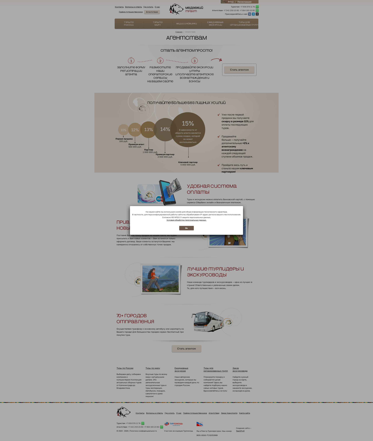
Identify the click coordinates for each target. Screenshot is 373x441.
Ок (186, 228)
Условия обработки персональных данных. (186, 220)
